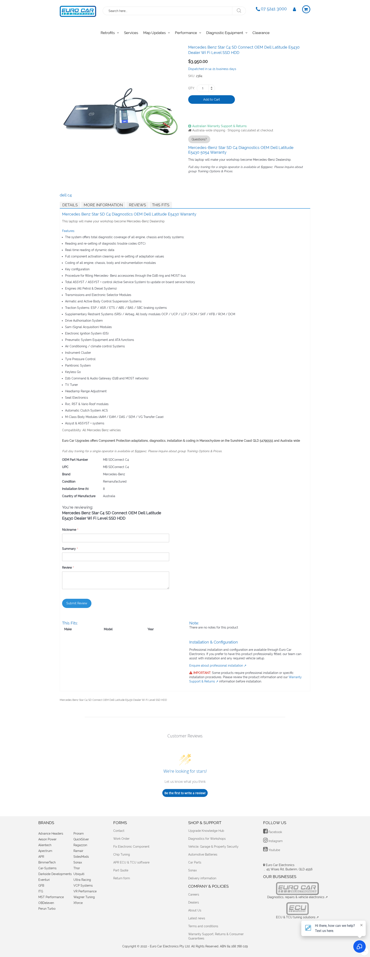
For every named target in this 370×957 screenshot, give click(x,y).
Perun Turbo (46, 908)
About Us (194, 910)
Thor (76, 868)
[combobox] (168, 11)
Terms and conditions (203, 926)
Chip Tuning (121, 854)
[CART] (306, 9)
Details (70, 205)
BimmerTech (47, 862)
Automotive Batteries (202, 854)
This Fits (160, 205)
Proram (78, 833)
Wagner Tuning (84, 897)
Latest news (196, 918)
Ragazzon (80, 845)
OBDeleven (46, 903)
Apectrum (45, 851)
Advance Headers (50, 833)
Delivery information (202, 878)
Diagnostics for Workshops (207, 838)
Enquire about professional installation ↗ (217, 665)
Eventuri (44, 879)
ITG (40, 891)
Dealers (193, 902)
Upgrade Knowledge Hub (206, 830)
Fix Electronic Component (131, 846)
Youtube (274, 850)
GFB (41, 885)
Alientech (44, 845)
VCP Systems (83, 885)
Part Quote (120, 870)
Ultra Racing (82, 879)
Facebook (275, 832)
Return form (121, 878)
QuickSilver (81, 839)
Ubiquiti (78, 874)
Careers (193, 894)
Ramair (78, 851)
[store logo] (78, 10)
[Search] (239, 11)
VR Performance (85, 891)
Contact (118, 830)
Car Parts (194, 862)
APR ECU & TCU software (131, 862)
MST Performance (51, 897)
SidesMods (81, 856)
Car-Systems (47, 868)
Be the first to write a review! (185, 793)
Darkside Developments (55, 874)
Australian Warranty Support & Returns (219, 126)
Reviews (137, 205)
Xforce (78, 903)
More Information (103, 205)
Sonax (77, 862)
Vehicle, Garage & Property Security (213, 846)
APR (41, 856)
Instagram (275, 841)
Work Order (121, 838)
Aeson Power (47, 839)
